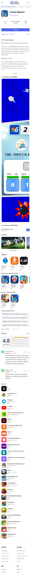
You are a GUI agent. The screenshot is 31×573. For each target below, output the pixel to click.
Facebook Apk (5, 553)
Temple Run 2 (20, 553)
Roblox (19, 561)
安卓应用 (3, 572)
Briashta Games (14, 15)
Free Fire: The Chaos (22, 556)
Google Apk (4, 550)
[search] (28, 2)
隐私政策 (19, 569)
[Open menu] (2, 2)
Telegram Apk (5, 558)
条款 (18, 572)
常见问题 (3, 569)
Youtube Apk (4, 561)
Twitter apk (4, 556)
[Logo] (14, 2)
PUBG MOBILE (20, 558)
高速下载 (15, 30)
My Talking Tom (21, 550)
